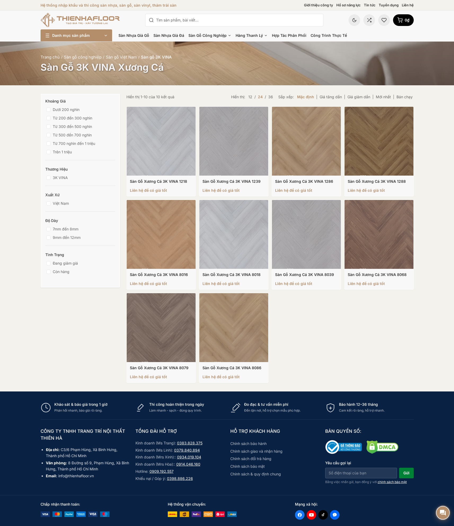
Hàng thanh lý (249, 35)
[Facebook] (300, 515)
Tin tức (370, 5)
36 (270, 97)
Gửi (406, 473)
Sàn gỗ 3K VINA (156, 57)
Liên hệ (408, 5)
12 (250, 97)
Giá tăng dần (331, 97)
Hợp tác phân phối (289, 35)
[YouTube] (311, 515)
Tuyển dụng (389, 5)
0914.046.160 (188, 464)
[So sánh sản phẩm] (369, 20)
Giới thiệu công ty (318, 5)
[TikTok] (323, 515)
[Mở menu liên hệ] (443, 513)
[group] (227, 407)
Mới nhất (383, 97)
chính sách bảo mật (392, 482)
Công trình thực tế (329, 35)
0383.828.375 (189, 443)
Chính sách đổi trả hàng (250, 458)
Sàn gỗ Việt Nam (121, 57)
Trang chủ (50, 57)
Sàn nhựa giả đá (168, 35)
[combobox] (238, 20)
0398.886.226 (180, 478)
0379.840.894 (187, 450)
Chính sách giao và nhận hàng (256, 451)
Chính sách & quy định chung (255, 474)
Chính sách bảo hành (248, 443)
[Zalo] (335, 515)
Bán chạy (404, 97)
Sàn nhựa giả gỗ (133, 35)
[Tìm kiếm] (151, 20)
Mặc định (305, 97)
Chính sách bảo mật (247, 466)
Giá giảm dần (358, 97)
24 (260, 97)
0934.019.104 (189, 457)
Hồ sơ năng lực (348, 5)
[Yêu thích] (384, 20)
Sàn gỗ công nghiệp (207, 35)
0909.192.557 (161, 471)
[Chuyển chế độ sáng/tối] (354, 20)
